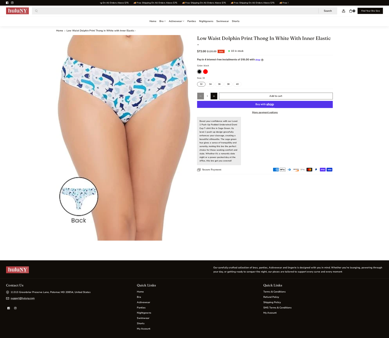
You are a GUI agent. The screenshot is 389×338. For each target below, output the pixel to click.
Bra (139, 297)
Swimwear (143, 318)
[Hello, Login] (343, 11)
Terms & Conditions (274, 291)
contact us (14, 285)
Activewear (143, 302)
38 (229, 85)
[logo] (17, 269)
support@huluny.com (23, 298)
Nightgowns (144, 312)
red (205, 71)
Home (59, 30)
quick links (146, 285)
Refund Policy (271, 297)
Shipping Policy (272, 302)
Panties (141, 307)
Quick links (272, 285)
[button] (352, 11)
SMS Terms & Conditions (277, 307)
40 (238, 85)
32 (202, 85)
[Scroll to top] (382, 328)
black (199, 71)
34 (211, 85)
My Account (143, 328)
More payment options (265, 112)
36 (221, 85)
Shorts (141, 323)
